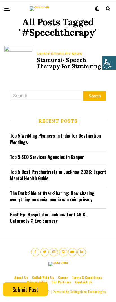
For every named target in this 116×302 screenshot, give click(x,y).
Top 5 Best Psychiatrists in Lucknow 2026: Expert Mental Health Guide (58, 175)
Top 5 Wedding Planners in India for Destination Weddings (55, 138)
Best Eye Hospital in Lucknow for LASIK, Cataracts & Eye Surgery (48, 217)
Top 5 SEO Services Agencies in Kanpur (47, 157)
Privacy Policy (37, 282)
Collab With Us (43, 277)
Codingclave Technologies (88, 291)
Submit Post (25, 289)
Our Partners (61, 282)
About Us (21, 277)
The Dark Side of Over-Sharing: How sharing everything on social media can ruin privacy (52, 196)
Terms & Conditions (87, 277)
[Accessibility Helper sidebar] (109, 63)
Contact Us (83, 282)
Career (63, 277)
